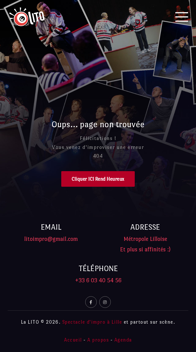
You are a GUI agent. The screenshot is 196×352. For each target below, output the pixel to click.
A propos (98, 340)
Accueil (73, 340)
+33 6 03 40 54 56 (98, 280)
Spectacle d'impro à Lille (92, 322)
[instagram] (105, 302)
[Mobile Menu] (182, 16)
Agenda (123, 340)
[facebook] (91, 302)
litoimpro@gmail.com (51, 239)
